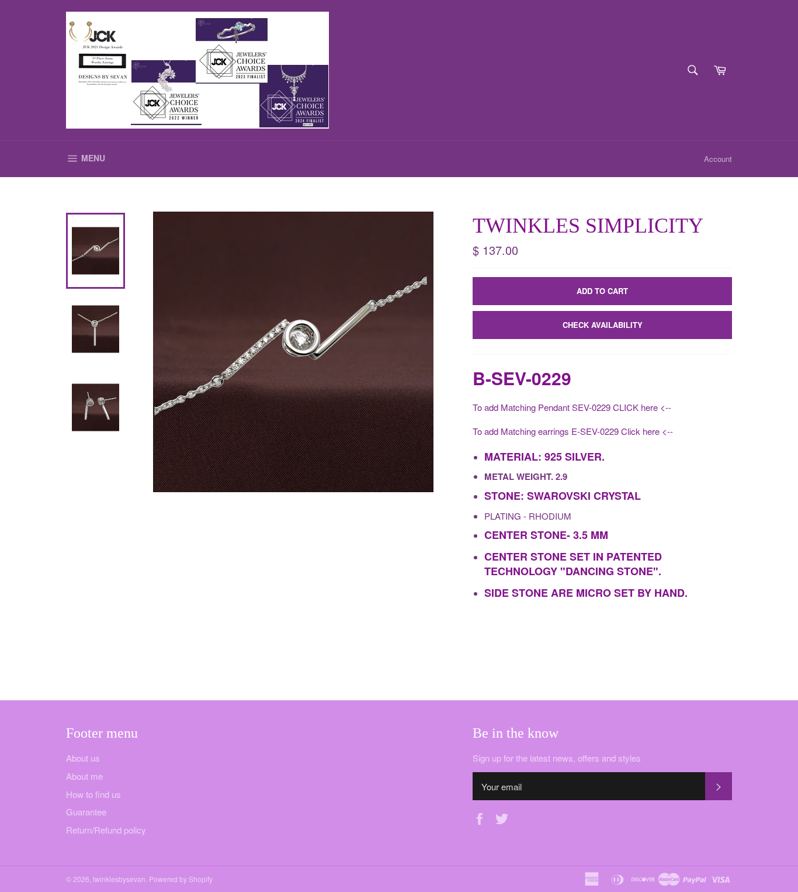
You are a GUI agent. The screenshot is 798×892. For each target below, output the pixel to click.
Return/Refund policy (106, 830)
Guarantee (86, 811)
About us (83, 758)
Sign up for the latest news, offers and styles (557, 758)
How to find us (93, 794)
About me (84, 776)
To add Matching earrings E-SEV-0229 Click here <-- (573, 431)
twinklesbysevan (119, 879)
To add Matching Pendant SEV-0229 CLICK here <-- (572, 407)
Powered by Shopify (181, 879)
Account (718, 158)
